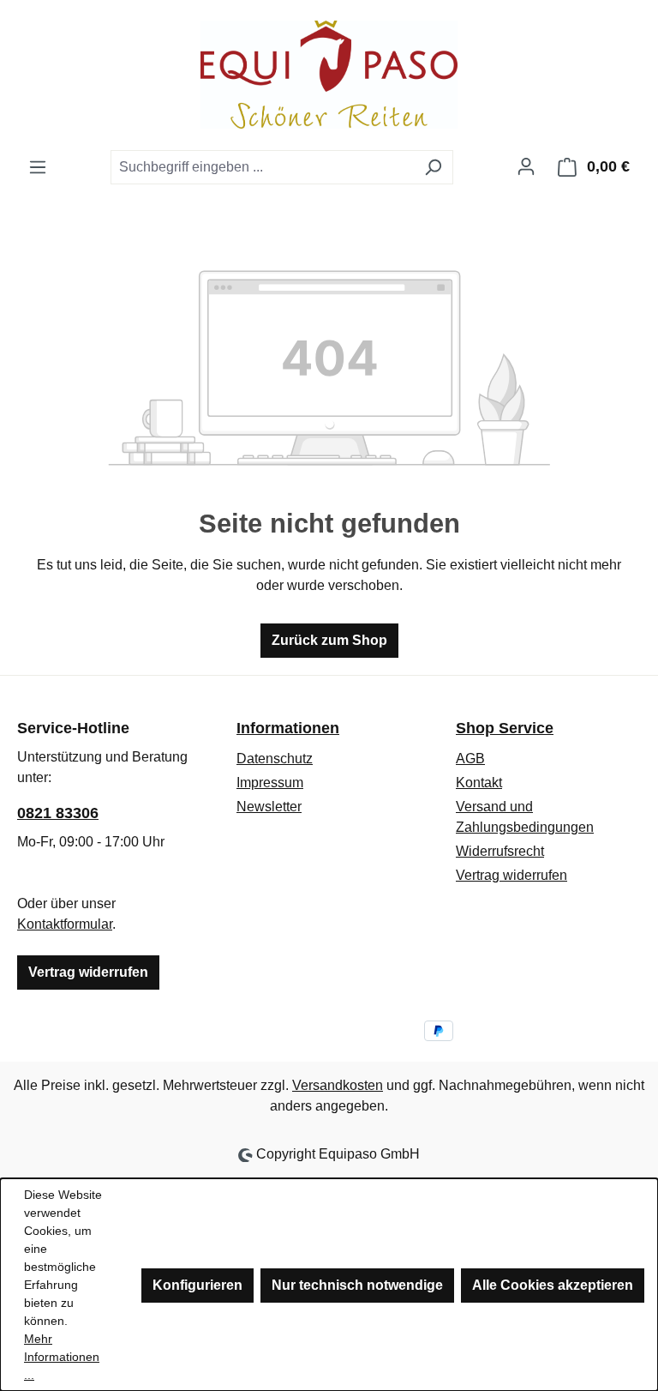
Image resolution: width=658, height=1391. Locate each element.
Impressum (269, 782)
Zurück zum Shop (329, 640)
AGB (470, 758)
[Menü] (37, 167)
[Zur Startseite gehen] (329, 75)
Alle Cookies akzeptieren (552, 1285)
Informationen (287, 728)
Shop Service (504, 728)
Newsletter (269, 806)
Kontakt (479, 782)
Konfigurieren (197, 1285)
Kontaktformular (64, 924)
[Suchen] (433, 167)
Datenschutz (274, 758)
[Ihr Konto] (526, 166)
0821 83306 (58, 813)
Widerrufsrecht (500, 851)
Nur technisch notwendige (357, 1285)
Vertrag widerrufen (88, 972)
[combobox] (262, 167)
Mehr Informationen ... (61, 1357)
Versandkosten (337, 1085)
